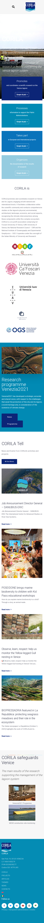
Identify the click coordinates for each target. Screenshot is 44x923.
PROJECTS (6, 876)
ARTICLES (5, 879)
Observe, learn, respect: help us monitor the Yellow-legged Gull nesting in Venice (19, 652)
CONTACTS (6, 889)
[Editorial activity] (22, 167)
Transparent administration (18, 910)
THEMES (5, 882)
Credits (32, 910)
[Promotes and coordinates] (22, 88)
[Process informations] (22, 116)
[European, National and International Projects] (22, 141)
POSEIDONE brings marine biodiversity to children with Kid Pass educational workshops (19, 591)
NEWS (4, 886)
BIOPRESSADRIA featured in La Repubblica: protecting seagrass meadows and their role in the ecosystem (20, 716)
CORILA (4, 872)
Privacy (4, 910)
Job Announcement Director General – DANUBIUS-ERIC (22, 505)
